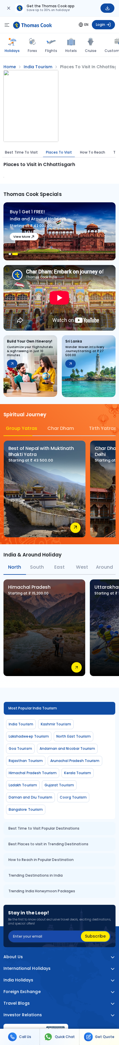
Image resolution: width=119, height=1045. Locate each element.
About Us (13, 957)
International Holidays (27, 968)
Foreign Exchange (22, 991)
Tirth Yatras (102, 428)
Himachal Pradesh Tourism (33, 772)
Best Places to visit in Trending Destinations (48, 844)
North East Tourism (73, 736)
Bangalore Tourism (26, 809)
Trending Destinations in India (35, 875)
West (82, 567)
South (37, 567)
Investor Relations (22, 1015)
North (14, 567)
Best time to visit (21, 152)
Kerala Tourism (77, 772)
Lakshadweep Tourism (29, 736)
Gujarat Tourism (59, 785)
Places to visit (59, 152)
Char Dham (60, 428)
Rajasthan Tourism (26, 760)
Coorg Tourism (73, 797)
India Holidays (18, 980)
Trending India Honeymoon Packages (41, 891)
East (59, 567)
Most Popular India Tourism (32, 708)
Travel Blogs (16, 1003)
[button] (10, 254)
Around (104, 567)
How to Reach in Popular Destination (41, 859)
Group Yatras (19, 428)
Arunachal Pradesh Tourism (75, 760)
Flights (51, 50)
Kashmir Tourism (56, 724)
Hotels (71, 50)
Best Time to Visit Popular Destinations (43, 828)
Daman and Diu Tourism (30, 797)
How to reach (92, 152)
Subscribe (95, 936)
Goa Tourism (20, 748)
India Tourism (21, 724)
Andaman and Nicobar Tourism (67, 748)
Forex (32, 50)
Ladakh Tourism (23, 785)
